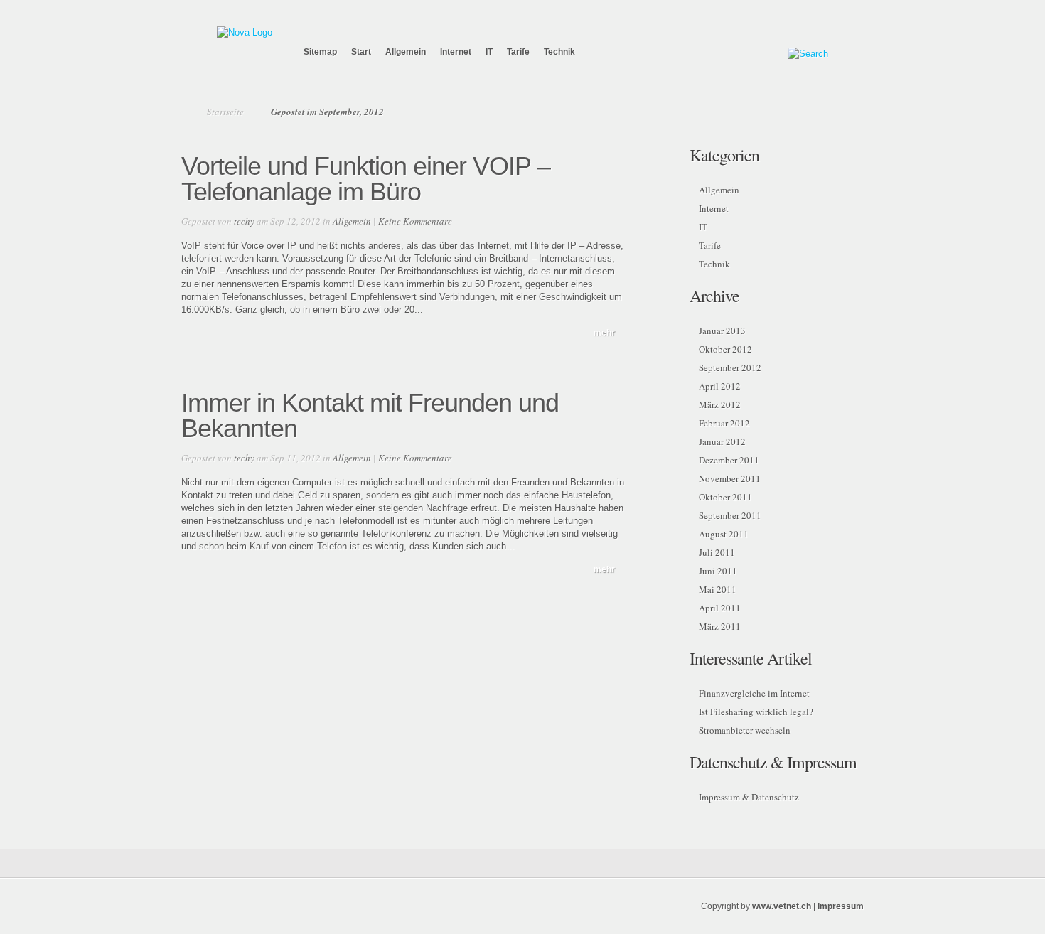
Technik (559, 52)
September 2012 (730, 367)
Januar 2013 (722, 330)
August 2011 (724, 533)
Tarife (518, 52)
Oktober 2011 (725, 496)
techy (244, 221)
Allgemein (405, 52)
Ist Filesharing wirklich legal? (756, 711)
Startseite (225, 111)
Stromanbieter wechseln (745, 730)
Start (361, 52)
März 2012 (720, 404)
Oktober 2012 (725, 349)
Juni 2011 (718, 570)
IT (489, 52)
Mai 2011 (717, 589)
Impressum (841, 906)
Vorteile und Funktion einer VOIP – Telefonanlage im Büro (365, 178)
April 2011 (720, 607)
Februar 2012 (724, 423)
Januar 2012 (722, 441)
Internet (455, 52)
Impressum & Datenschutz (749, 796)
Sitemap (320, 52)
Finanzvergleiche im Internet (754, 693)
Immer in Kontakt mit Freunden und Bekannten (370, 415)
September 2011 (730, 515)
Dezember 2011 (729, 459)
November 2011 (730, 478)
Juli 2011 (717, 552)
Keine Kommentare (415, 221)
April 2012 (720, 386)
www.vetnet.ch (781, 906)
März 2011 (720, 626)
